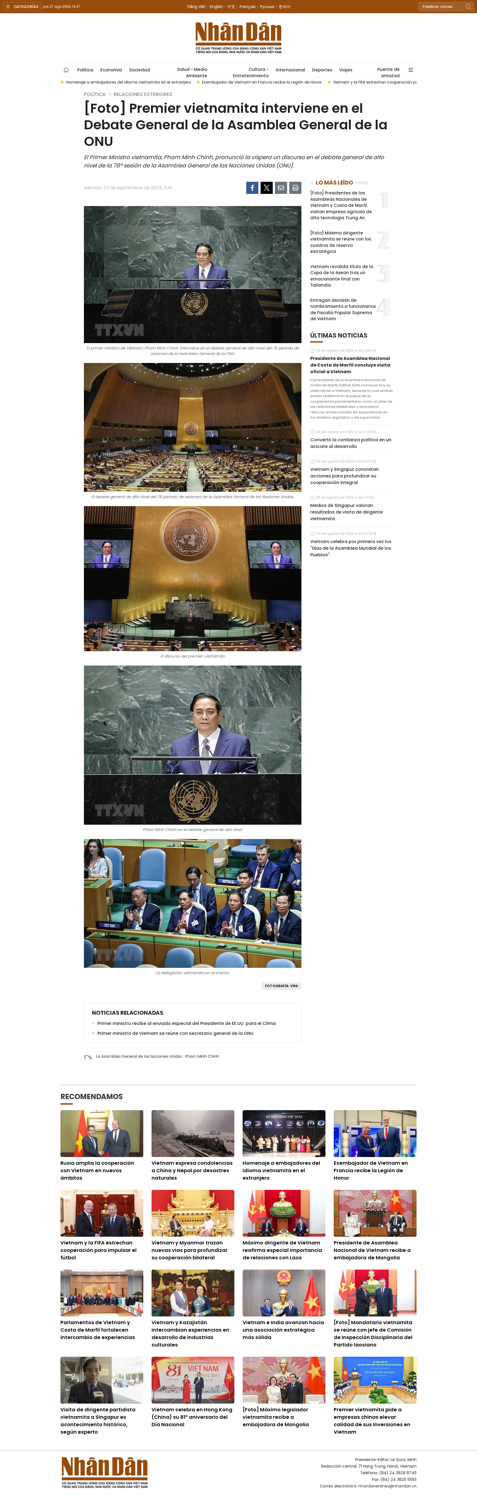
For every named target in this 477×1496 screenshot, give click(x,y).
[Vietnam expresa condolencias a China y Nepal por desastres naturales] (193, 1133)
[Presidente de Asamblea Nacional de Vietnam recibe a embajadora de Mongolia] (375, 1213)
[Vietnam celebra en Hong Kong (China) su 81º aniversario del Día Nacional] (193, 1380)
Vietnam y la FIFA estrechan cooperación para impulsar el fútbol (98, 1250)
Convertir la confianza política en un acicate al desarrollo (350, 443)
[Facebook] (252, 188)
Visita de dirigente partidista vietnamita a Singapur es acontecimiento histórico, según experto (98, 1420)
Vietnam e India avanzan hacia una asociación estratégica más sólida (283, 1330)
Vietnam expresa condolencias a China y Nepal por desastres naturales (192, 1170)
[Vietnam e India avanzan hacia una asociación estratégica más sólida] (284, 1293)
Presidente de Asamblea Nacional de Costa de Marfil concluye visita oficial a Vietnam (350, 365)
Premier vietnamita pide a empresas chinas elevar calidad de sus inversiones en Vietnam (372, 1420)
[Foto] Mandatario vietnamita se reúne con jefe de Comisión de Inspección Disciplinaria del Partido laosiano (373, 1333)
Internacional (290, 70)
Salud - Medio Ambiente (192, 71)
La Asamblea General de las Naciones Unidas (139, 1056)
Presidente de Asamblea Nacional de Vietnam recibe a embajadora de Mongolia (372, 1250)
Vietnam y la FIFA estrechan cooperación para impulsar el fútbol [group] (265, 82)
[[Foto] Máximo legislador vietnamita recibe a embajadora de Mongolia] (284, 1380)
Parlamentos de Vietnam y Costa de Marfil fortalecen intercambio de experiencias (97, 1330)
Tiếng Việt (196, 6)
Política (85, 70)
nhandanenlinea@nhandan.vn (387, 1486)
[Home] (66, 70)
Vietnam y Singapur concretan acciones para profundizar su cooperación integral (344, 476)
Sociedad (139, 70)
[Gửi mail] (281, 188)
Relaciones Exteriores (143, 94)
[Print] (295, 188)
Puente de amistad (388, 71)
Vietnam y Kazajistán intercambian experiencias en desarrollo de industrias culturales (190, 1333)
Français (248, 6)
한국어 (284, 6)
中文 (231, 6)
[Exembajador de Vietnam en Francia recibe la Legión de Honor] (375, 1133)
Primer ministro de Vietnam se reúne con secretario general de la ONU (175, 1033)
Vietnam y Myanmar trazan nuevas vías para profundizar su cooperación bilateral (189, 1250)
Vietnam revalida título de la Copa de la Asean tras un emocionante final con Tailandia (341, 276)
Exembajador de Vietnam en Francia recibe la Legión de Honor (371, 1170)
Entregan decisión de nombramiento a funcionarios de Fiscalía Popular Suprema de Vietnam (343, 309)
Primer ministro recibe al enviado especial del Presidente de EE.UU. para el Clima (186, 1023)
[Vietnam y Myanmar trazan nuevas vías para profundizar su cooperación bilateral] (193, 1213)
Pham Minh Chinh (202, 1056)
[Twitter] (267, 188)
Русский (267, 6)
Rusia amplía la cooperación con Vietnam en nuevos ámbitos (97, 1170)
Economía (111, 70)
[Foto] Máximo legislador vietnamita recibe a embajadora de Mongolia (276, 1417)
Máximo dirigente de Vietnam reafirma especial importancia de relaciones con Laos (282, 1250)
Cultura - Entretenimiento (251, 71)
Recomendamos (91, 1097)
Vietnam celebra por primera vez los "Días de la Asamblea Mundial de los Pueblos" (350, 548)
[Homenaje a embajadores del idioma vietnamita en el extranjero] (284, 1133)
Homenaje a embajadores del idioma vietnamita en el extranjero (281, 1170)
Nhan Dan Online (238, 38)
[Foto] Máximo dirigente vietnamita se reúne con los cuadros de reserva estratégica (340, 242)
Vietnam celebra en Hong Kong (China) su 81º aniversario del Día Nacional (192, 1417)
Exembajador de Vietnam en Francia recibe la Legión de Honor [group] (133, 82)
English (216, 6)
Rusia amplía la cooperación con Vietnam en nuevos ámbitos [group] (397, 82)
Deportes (322, 70)
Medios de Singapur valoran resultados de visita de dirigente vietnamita (346, 512)
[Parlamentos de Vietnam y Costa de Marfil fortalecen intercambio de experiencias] (101, 1293)
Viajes (345, 70)
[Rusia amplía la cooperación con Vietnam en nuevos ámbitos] (101, 1133)
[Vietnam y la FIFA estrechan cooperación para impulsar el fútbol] (101, 1213)
